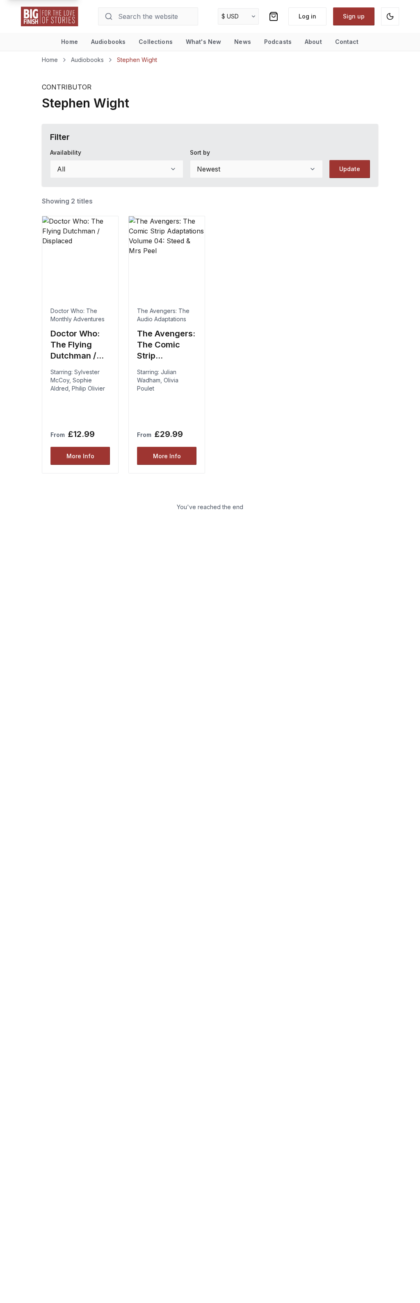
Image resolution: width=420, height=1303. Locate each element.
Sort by (200, 152)
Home (69, 41)
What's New (203, 41)
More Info (80, 456)
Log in (307, 16)
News (242, 41)
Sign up (354, 16)
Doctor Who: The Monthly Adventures (77, 314)
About (313, 41)
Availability (65, 152)
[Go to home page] (49, 16)
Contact (347, 41)
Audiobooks (108, 41)
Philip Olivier (88, 388)
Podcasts (278, 41)
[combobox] (116, 169)
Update (349, 168)
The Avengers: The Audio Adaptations (163, 314)
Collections (156, 41)
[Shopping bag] (273, 16)
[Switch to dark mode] (390, 16)
